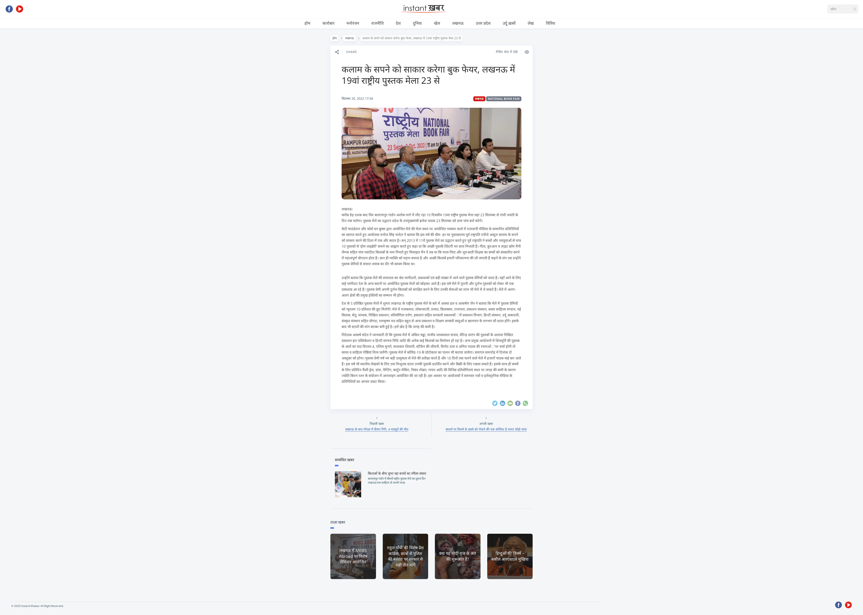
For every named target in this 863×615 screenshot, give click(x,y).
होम (307, 23)
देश (398, 23)
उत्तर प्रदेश (483, 23)
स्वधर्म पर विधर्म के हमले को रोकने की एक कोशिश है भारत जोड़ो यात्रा (486, 429)
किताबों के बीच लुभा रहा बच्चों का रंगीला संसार (397, 473)
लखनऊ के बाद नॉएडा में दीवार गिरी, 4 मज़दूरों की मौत (376, 429)
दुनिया (417, 23)
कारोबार (328, 23)
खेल (437, 23)
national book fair (504, 99)
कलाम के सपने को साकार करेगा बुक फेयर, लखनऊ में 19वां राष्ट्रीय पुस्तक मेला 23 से (428, 74)
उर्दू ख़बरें (509, 23)
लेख (531, 23)
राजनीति (377, 23)
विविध (550, 23)
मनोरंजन (353, 23)
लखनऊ (458, 23)
